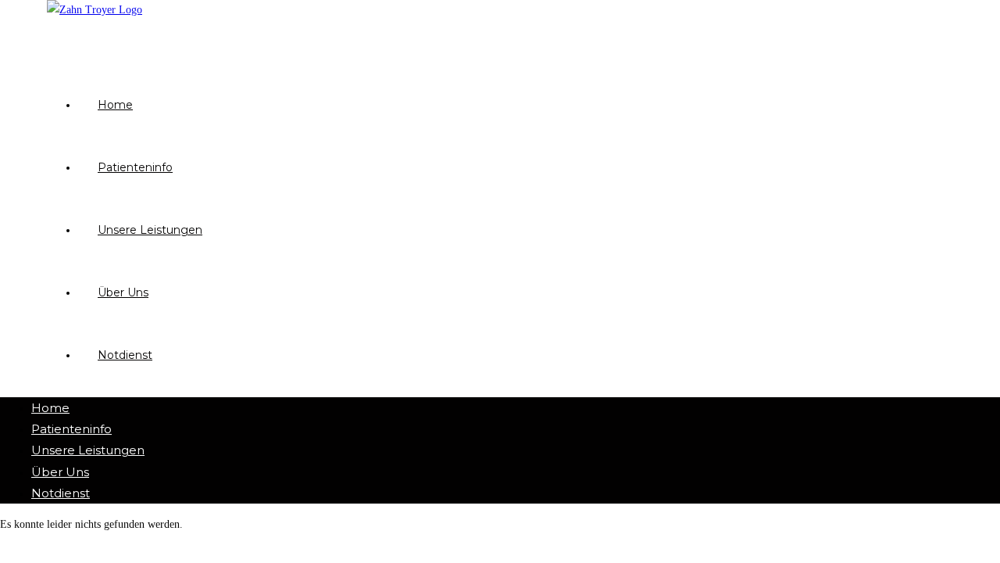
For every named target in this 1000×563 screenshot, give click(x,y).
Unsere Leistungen (88, 450)
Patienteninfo (71, 428)
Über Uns (60, 471)
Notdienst (60, 493)
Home (50, 407)
